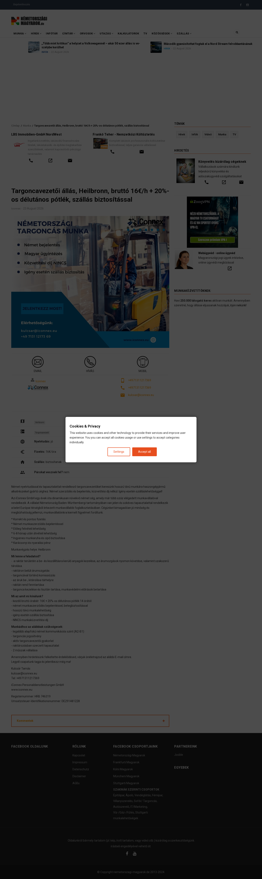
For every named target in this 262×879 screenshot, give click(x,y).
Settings (118, 451)
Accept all (144, 451)
